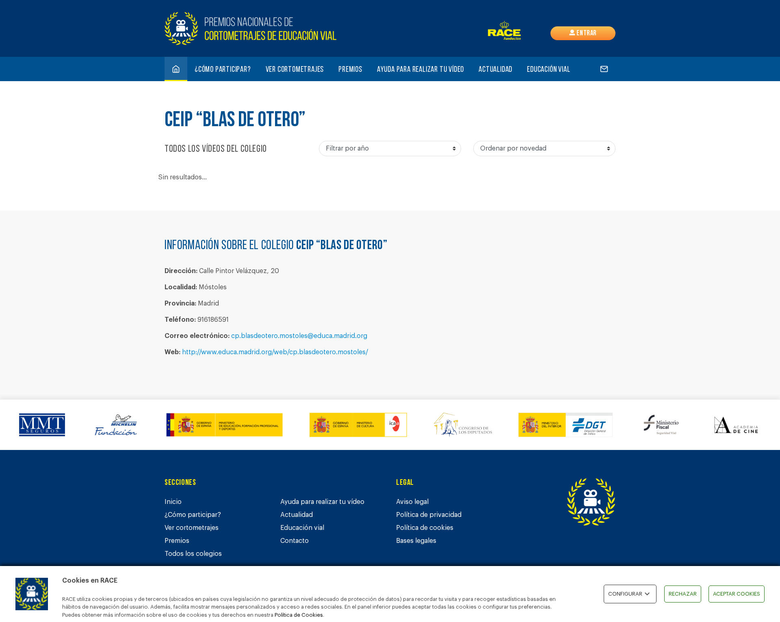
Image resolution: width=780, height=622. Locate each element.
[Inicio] (176, 69)
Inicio (173, 502)
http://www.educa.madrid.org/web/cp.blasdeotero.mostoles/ (275, 352)
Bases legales (416, 541)
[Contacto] (604, 69)
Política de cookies (424, 528)
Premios (350, 70)
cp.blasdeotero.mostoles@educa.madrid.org (299, 336)
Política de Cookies (299, 615)
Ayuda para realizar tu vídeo (420, 70)
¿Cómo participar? (223, 70)
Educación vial (548, 70)
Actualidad (495, 70)
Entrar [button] (586, 33)
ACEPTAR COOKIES (736, 593)
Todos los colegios (193, 554)
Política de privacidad (429, 515)
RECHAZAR (683, 593)
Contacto (294, 541)
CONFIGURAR (625, 593)
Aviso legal (412, 502)
